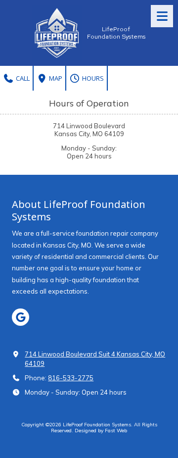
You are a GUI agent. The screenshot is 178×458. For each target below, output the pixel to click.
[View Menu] (162, 16)
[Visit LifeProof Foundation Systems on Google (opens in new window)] (20, 317)
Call (22, 78)
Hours (92, 78)
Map (54, 78)
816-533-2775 (70, 378)
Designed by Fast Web (101, 430)
